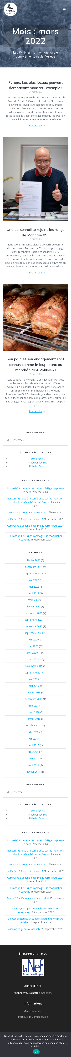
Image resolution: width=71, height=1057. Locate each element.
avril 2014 (33, 765)
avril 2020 (32, 652)
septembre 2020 (34, 633)
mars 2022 (34, 600)
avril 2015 (33, 745)
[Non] (66, 1044)
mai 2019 (34, 685)
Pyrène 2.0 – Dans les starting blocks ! (28, 898)
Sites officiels (37, 459)
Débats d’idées (37, 466)
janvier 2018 (33, 718)
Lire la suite (35, 125)
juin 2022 (34, 580)
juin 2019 (34, 679)
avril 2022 (33, 593)
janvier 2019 (33, 692)
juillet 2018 (34, 705)
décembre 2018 (33, 699)
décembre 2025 (33, 566)
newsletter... (45, 992)
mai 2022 (34, 586)
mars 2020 (33, 659)
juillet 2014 (34, 751)
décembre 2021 (33, 613)
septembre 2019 (34, 672)
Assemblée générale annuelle (24, 929)
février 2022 (33, 606)
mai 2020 (33, 646)
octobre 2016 (33, 725)
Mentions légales (33, 1011)
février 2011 (33, 771)
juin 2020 (34, 639)
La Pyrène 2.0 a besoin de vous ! (25, 519)
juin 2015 (34, 738)
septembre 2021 (34, 619)
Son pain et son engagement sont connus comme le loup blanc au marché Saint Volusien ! (35, 364)
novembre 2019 (34, 666)
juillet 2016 (34, 732)
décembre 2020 (33, 626)
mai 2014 (34, 758)
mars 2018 (34, 712)
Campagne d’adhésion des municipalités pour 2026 (35, 525)
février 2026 (33, 560)
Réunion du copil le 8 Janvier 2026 (27, 512)
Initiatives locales (37, 462)
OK (36, 1051)
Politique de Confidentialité (33, 1016)
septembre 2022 (34, 573)
